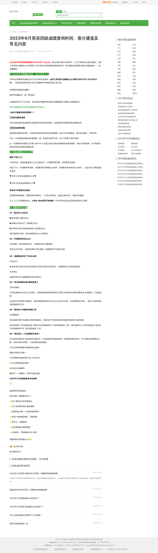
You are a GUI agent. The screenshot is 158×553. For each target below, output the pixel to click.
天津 (134, 83)
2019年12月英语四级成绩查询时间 (129, 184)
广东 (119, 48)
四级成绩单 (125, 23)
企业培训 (55, 2)
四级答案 (121, 143)
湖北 (134, 69)
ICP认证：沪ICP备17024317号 (74, 545)
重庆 (119, 86)
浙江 (134, 58)
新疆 (134, 90)
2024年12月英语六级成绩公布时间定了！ (27, 506)
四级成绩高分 (110, 23)
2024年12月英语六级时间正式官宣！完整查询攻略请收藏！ (34, 473)
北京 (119, 45)
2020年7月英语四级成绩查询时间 (129, 181)
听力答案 (121, 147)
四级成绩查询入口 (49, 23)
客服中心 (65, 539)
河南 (119, 69)
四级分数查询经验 (124, 127)
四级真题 (134, 143)
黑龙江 (134, 93)
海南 (119, 93)
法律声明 (79, 539)
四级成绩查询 (23, 32)
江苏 (119, 58)
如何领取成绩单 (123, 123)
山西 (134, 51)
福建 (134, 62)
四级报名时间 (123, 153)
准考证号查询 (66, 23)
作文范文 (134, 147)
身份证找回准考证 (124, 130)
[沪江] (14, 11)
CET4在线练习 (136, 150)
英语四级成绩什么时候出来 (127, 120)
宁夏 (134, 86)
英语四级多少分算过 (125, 107)
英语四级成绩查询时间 (29, 23)
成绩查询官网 (95, 23)
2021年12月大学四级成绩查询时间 (129, 170)
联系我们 (86, 539)
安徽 (119, 62)
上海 (134, 45)
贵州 (119, 76)
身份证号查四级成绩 (125, 103)
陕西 (119, 79)
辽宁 (119, 55)
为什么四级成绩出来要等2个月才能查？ (26, 515)
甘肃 (134, 79)
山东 (134, 65)
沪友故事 (93, 539)
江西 (119, 65)
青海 (119, 83)
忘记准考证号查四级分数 (127, 117)
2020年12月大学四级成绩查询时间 (130, 177)
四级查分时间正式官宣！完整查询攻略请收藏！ (29, 490)
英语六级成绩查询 (137, 153)
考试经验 (121, 150)
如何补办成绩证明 (124, 133)
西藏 (119, 90)
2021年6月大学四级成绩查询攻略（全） (131, 174)
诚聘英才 (72, 539)
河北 (119, 51)
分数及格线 (81, 23)
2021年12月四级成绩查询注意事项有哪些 (132, 163)
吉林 (134, 55)
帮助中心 (45, 2)
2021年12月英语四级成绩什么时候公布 (131, 167)
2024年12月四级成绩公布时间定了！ (25, 498)
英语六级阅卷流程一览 (19, 523)
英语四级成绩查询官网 (126, 113)
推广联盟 (100, 539)
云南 (134, 76)
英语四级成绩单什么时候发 (127, 110)
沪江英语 (13, 32)
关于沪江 (58, 539)
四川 (134, 72)
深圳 (134, 48)
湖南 (119, 72)
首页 (13, 23)
